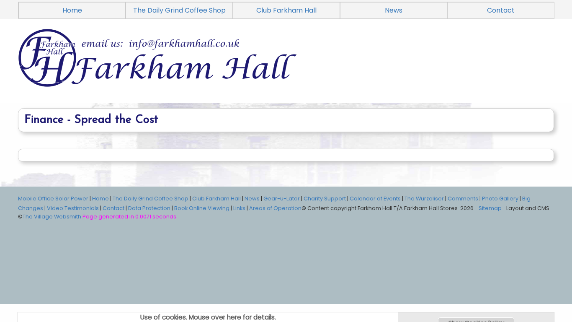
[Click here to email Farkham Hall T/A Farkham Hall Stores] (286, 67)
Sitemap (490, 208)
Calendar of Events (375, 198)
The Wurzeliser (424, 198)
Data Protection (149, 208)
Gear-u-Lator (281, 198)
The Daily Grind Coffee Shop (179, 10)
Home (72, 10)
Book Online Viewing (201, 208)
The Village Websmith (52, 216)
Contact (501, 10)
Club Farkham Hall (286, 10)
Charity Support (325, 198)
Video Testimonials (73, 208)
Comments (463, 198)
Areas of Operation (275, 208)
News (393, 10)
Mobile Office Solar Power (53, 198)
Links (239, 208)
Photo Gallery (500, 198)
